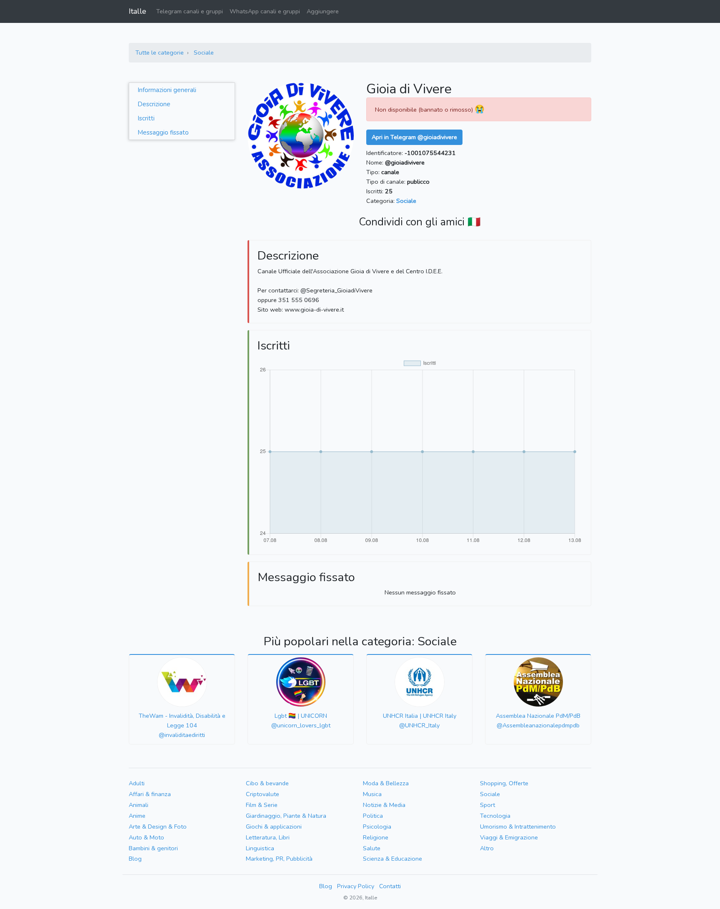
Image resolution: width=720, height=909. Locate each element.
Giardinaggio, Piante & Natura (286, 816)
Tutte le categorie (159, 52)
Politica (373, 816)
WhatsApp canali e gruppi (265, 11)
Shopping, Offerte (504, 783)
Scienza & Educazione (392, 858)
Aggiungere (323, 11)
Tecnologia (495, 816)
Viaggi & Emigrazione (509, 837)
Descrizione (154, 104)
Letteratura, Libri (268, 837)
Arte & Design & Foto (158, 826)
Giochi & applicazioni (274, 826)
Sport (487, 805)
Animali (138, 805)
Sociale (204, 52)
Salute (371, 848)
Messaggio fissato (163, 132)
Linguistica (260, 848)
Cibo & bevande (267, 783)
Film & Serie (262, 805)
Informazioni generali (167, 90)
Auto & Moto (146, 837)
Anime (137, 816)
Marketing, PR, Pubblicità (279, 858)
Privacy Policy (355, 886)
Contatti (390, 886)
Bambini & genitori (153, 848)
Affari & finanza (150, 794)
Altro (487, 848)
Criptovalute (262, 794)
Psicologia (377, 826)
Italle (137, 11)
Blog (135, 858)
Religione (375, 837)
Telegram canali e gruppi (189, 11)
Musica (372, 794)
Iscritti (146, 118)
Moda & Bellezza (386, 783)
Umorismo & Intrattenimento (518, 826)
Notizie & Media (384, 805)
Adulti (137, 783)
